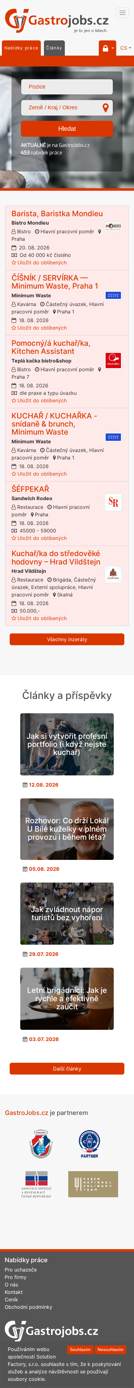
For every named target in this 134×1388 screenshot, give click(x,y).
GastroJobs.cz (56, 21)
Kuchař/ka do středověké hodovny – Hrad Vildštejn (56, 557)
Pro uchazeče (21, 1270)
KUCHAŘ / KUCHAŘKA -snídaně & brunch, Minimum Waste (54, 424)
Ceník (11, 1299)
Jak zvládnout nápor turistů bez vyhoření (67, 913)
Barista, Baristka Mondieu (57, 213)
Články (54, 47)
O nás (11, 1284)
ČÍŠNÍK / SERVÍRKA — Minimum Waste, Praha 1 (55, 281)
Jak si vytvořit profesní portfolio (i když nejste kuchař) (66, 744)
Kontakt (14, 1292)
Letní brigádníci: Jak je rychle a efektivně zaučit (67, 998)
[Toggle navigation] (122, 12)
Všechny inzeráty (67, 639)
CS (123, 48)
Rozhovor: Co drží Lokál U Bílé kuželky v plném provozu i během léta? (67, 829)
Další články (67, 1069)
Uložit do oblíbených (42, 262)
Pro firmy (15, 1277)
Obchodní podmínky (28, 1307)
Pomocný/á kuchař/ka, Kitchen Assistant (51, 347)
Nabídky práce (21, 47)
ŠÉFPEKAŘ (30, 489)
